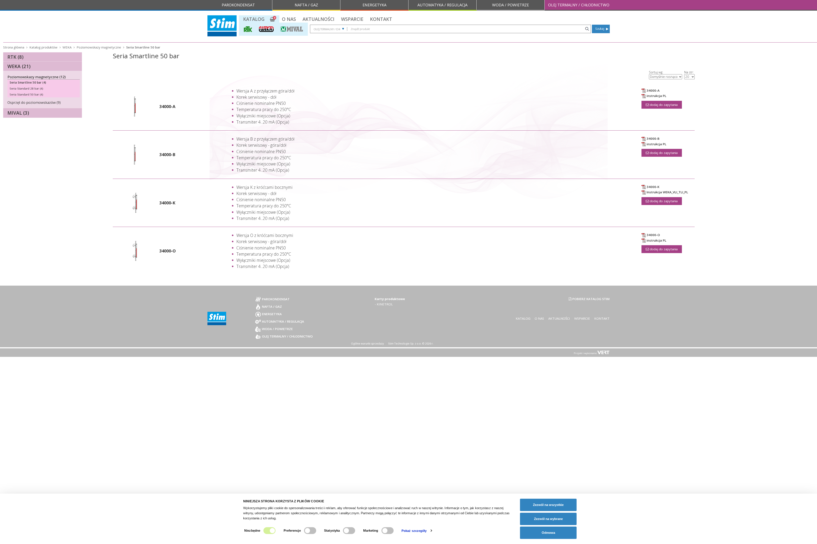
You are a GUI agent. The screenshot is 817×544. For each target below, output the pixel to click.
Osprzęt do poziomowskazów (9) (34, 102)
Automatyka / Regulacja (282, 321)
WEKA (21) (18, 66)
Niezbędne (252, 530)
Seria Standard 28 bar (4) (26, 88)
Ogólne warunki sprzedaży (367, 343)
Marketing (370, 530)
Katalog (253, 19)
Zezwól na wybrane (548, 519)
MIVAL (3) (18, 113)
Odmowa (548, 532)
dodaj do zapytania (663, 105)
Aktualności (318, 19)
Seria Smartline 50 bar (143, 47)
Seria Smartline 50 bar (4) (28, 82)
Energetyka (271, 314)
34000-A (167, 106)
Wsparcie (352, 19)
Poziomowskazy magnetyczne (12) (36, 76)
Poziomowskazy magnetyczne (99, 47)
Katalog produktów (43, 47)
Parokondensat (275, 299)
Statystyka (332, 530)
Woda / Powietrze (277, 329)
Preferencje (292, 530)
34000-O (167, 251)
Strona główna (13, 47)
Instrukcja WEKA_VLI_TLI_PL (667, 192)
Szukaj (599, 29)
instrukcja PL (656, 96)
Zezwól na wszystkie (548, 505)
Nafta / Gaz (271, 306)
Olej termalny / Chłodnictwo (287, 336)
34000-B (167, 154)
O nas (289, 19)
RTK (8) (15, 57)
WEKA (67, 47)
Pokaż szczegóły (414, 531)
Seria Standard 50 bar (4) (26, 94)
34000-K (167, 203)
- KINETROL (384, 304)
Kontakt (381, 19)
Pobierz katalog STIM (590, 299)
